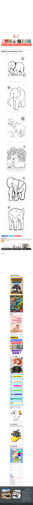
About (4, 32)
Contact (7, 32)
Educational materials (12, 483)
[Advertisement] (16, 5)
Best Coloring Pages (21, 44)
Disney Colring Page (12, 482)
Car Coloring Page (12, 480)
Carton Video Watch (12, 481)
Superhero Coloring (14, 44)
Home (2, 32)
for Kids (20, 53)
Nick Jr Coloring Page (12, 484)
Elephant (11, 53)
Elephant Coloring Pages (14, 53)
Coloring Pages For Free (7, 53)
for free (18, 53)
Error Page (10, 32)
